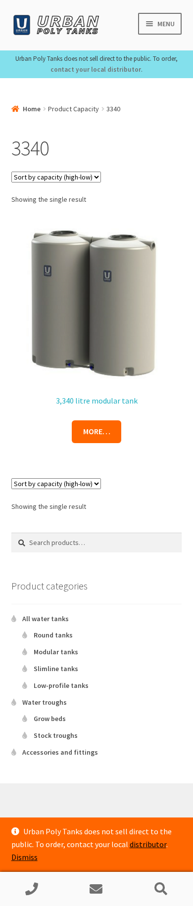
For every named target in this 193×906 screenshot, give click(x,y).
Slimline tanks (56, 668)
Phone (32, 889)
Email (96, 889)
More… (96, 431)
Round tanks (53, 635)
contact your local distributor (95, 69)
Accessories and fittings (60, 752)
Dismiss (24, 857)
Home (32, 108)
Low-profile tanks (61, 685)
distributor (148, 844)
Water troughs (44, 702)
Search (161, 889)
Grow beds (50, 718)
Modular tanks (56, 651)
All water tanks (45, 618)
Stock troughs (56, 735)
